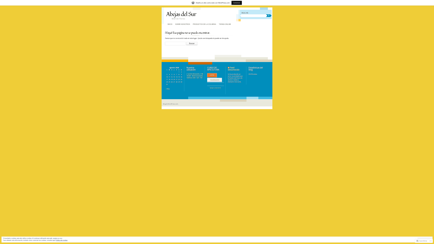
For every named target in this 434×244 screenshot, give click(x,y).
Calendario (214, 80)
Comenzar (236, 3)
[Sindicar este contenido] (228, 67)
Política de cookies (61, 240)
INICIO (170, 24)
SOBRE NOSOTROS (182, 24)
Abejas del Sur (181, 14)
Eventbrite (212, 90)
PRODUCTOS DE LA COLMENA (204, 24)
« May (168, 89)
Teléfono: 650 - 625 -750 (194, 78)
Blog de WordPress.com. (170, 104)
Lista (212, 75)
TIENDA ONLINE (225, 24)
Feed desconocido (233, 68)
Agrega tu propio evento (214, 87)
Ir (268, 15)
